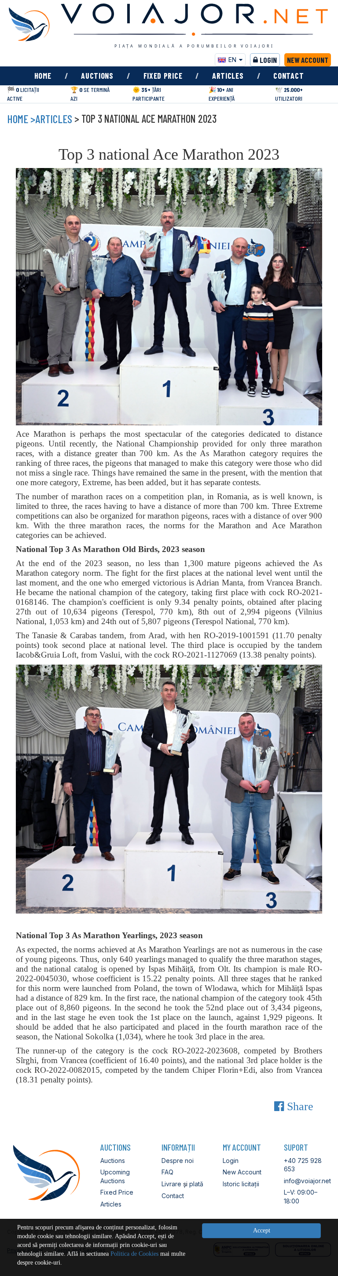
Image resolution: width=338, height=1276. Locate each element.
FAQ (167, 1172)
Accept (261, 1230)
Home (42, 75)
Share (298, 1106)
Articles (228, 75)
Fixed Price (163, 75)
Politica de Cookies (134, 1253)
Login (268, 59)
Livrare (171, 1184)
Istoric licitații (241, 1184)
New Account (307, 59)
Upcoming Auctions (115, 1176)
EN (232, 59)
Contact (288, 75)
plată (196, 1184)
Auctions (97, 75)
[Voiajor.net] (29, 24)
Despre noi (178, 1160)
